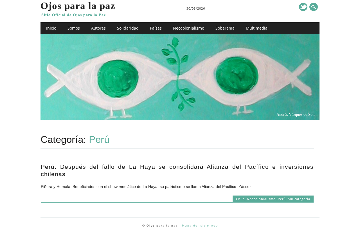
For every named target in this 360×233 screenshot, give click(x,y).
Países (156, 28)
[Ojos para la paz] (180, 119)
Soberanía (225, 28)
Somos (74, 28)
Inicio (51, 28)
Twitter (303, 7)
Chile (240, 199)
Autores (98, 28)
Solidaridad (128, 28)
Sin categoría (299, 199)
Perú (282, 199)
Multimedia (256, 28)
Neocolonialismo (188, 28)
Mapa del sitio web (200, 225)
